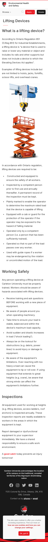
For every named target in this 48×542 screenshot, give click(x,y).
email (35, 498)
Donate (41, 12)
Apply (29, 12)
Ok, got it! (24, 533)
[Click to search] (22, 12)
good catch (10, 454)
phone (27, 498)
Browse (5, 12)
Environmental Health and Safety (19, 4)
